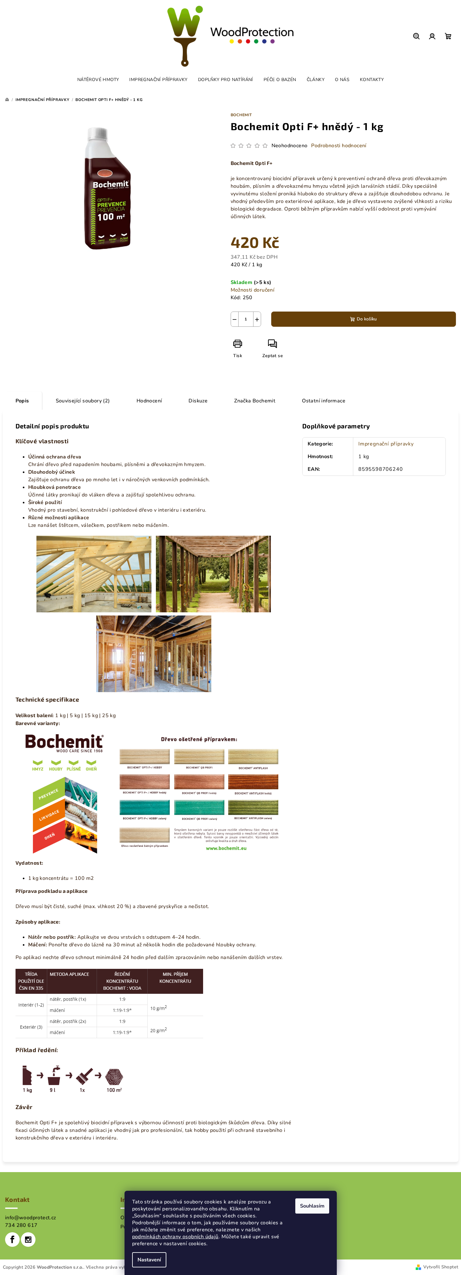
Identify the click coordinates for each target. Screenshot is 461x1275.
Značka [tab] (254, 400)
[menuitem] (98, 80)
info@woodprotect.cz (30, 1217)
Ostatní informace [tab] (323, 400)
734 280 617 (21, 1225)
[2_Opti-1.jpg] (93, 573)
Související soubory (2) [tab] (83, 400)
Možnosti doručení (253, 290)
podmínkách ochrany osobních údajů (175, 1236)
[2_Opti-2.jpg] (213, 573)
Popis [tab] (22, 400)
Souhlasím (312, 1205)
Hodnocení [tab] (149, 400)
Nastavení (149, 1259)
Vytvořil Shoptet (440, 1267)
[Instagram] (28, 1239)
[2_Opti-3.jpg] (153, 653)
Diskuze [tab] (198, 400)
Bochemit (241, 114)
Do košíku (367, 319)
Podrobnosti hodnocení (338, 145)
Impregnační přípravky (386, 443)
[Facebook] (12, 1239)
